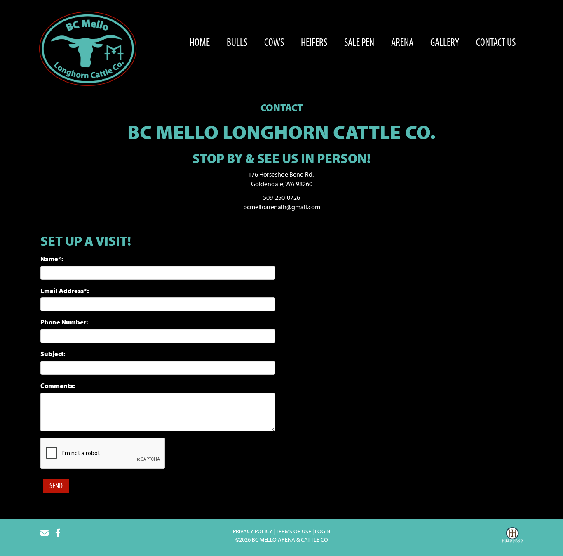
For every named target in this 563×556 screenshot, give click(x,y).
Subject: (53, 354)
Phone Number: (64, 322)
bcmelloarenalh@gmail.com (281, 207)
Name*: (51, 259)
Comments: (57, 385)
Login (322, 531)
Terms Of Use (293, 531)
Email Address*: (64, 290)
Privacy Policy (252, 531)
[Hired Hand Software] (512, 536)
